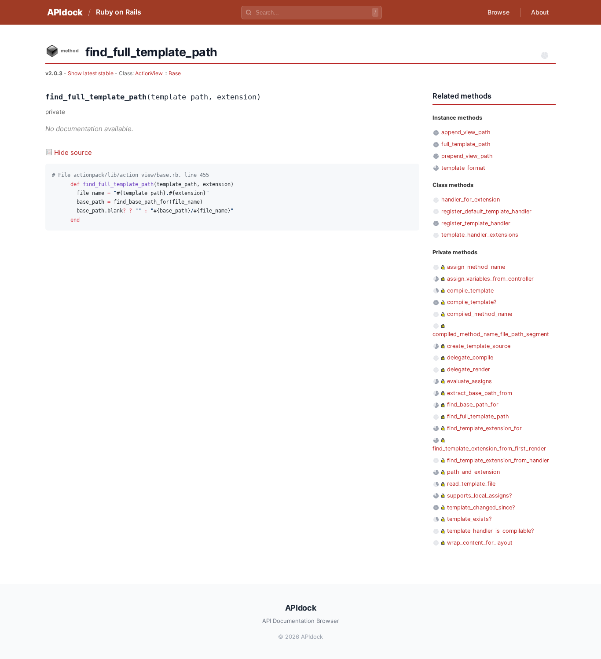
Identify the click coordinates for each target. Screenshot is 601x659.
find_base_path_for (472, 404)
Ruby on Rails (118, 11)
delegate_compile (470, 357)
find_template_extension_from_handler (498, 460)
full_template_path (466, 144)
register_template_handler (475, 223)
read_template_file (471, 483)
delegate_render (468, 369)
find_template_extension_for (484, 428)
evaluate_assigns (469, 381)
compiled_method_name (479, 314)
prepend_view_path (467, 156)
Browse (498, 12)
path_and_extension (473, 472)
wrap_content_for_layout (480, 542)
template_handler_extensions (479, 234)
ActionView (149, 73)
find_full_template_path (478, 416)
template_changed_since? (481, 507)
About (540, 12)
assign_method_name (476, 267)
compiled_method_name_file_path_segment (490, 334)
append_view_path (466, 132)
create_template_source (478, 346)
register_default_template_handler (486, 211)
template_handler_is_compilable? (490, 530)
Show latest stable (91, 73)
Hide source (73, 152)
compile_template (470, 290)
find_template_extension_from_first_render (489, 448)
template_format (463, 168)
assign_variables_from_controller (490, 278)
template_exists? (469, 519)
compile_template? (471, 302)
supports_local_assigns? (479, 495)
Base (175, 73)
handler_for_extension (470, 199)
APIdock (65, 12)
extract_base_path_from (479, 393)
